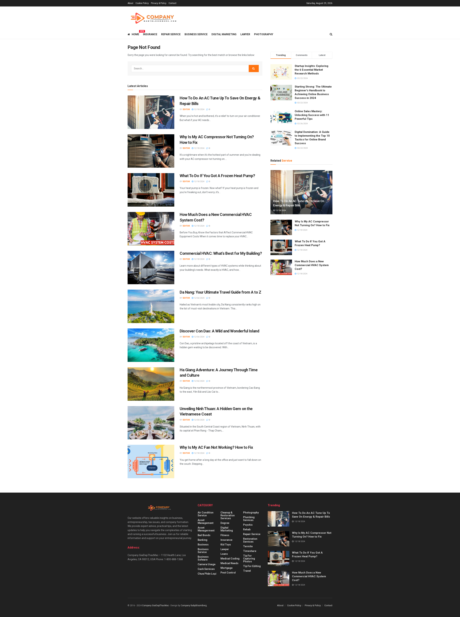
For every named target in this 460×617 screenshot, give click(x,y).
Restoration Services (250, 540)
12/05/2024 (198, 420)
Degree (224, 523)
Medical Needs (229, 563)
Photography (263, 34)
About (130, 3)
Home (135, 34)
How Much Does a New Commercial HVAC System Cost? (312, 265)
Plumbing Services (249, 519)
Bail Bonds (204, 535)
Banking (202, 539)
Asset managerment (206, 529)
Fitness (224, 535)
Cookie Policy (142, 3)
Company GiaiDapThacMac (155, 605)
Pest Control (228, 572)
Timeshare (249, 551)
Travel (247, 570)
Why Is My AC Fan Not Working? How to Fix (216, 447)
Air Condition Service (205, 514)
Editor (186, 109)
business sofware (203, 558)
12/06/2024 (198, 298)
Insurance (150, 34)
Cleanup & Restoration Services (227, 515)
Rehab (246, 529)
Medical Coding (230, 558)
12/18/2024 (198, 109)
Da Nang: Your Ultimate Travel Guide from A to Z (220, 292)
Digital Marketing (223, 34)
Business (203, 544)
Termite (248, 546)
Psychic (248, 524)
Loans (224, 553)
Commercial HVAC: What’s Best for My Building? (221, 253)
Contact (172, 3)
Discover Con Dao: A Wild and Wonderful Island (219, 331)
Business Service (196, 34)
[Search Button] (254, 68)
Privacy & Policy (158, 3)
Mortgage (226, 567)
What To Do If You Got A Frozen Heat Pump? (217, 175)
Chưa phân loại (207, 573)
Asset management (205, 521)
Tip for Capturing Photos (249, 558)
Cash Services (206, 569)
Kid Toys (225, 544)
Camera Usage (206, 564)
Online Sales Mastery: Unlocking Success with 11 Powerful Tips (312, 115)
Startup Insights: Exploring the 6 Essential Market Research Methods (311, 69)
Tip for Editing (252, 566)
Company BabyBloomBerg (194, 605)
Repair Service (171, 34)
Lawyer (245, 34)
